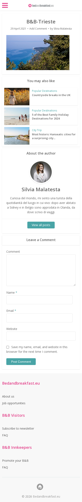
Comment (13, 252)
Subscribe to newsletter (18, 428)
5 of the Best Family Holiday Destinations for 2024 (50, 116)
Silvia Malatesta (63, 28)
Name (11, 292)
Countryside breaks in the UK (51, 95)
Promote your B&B (15, 461)
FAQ (5, 435)
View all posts (41, 225)
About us (8, 396)
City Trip (37, 130)
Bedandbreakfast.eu (46, 496)
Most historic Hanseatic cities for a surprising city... (54, 136)
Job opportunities (13, 403)
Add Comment (38, 28)
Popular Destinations (44, 91)
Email (11, 311)
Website (11, 329)
